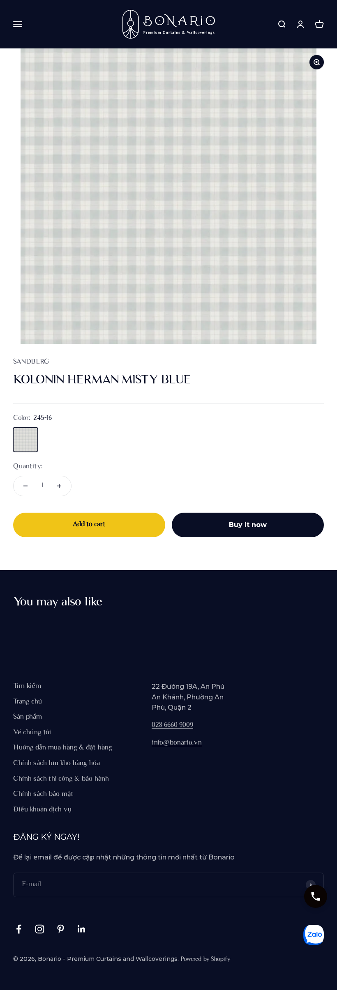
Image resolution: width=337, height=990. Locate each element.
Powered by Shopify (205, 959)
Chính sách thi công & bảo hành (61, 779)
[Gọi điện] (315, 896)
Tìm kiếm (27, 686)
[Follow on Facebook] (18, 929)
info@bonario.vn (177, 743)
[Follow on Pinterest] (60, 929)
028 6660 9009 (172, 725)
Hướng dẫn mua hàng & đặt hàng (62, 748)
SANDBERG (31, 362)
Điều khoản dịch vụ (42, 810)
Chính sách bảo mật (43, 794)
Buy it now (248, 525)
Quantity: (27, 466)
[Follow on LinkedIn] (81, 929)
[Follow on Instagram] (39, 929)
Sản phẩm (27, 717)
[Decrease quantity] (25, 486)
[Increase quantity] (59, 486)
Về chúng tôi (32, 732)
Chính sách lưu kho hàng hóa (56, 763)
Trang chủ (27, 702)
